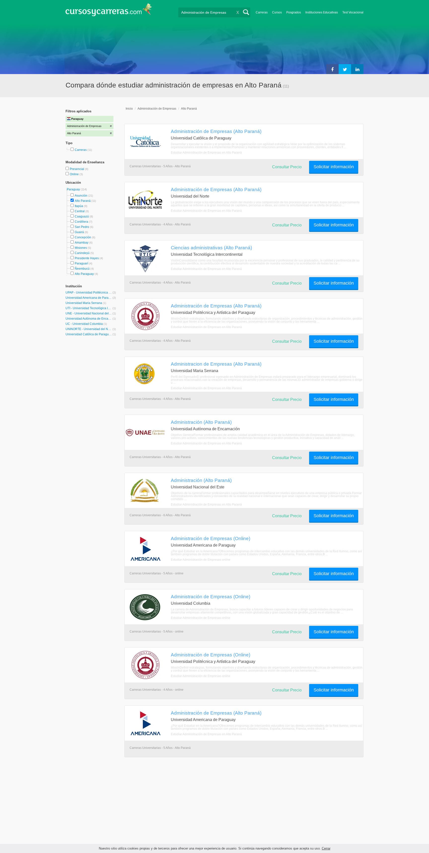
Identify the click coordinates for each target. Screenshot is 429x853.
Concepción (83, 237)
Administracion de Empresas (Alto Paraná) (216, 364)
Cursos (277, 12)
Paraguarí (81, 263)
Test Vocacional (352, 12)
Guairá (79, 232)
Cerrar (326, 848)
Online (74, 174)
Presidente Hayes (87, 258)
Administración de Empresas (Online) (210, 538)
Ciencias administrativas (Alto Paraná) (211, 247)
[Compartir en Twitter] (345, 69)
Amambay (81, 242)
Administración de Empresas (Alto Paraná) (216, 131)
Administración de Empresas (157, 108)
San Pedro (82, 227)
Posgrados (293, 12)
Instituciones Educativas (321, 12)
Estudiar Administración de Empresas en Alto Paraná (206, 152)
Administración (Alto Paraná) (201, 422)
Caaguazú (82, 216)
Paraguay (74, 189)
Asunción (81, 195)
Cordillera (81, 221)
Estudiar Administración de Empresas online (200, 559)
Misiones (81, 248)
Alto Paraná (83, 201)
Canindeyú (82, 253)
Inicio (129, 108)
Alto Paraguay (84, 274)
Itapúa (79, 206)
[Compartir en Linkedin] (357, 69)
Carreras (262, 12)
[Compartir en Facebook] (332, 69)
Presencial (77, 169)
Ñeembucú (82, 268)
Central (80, 211)
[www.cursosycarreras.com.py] (109, 11)
